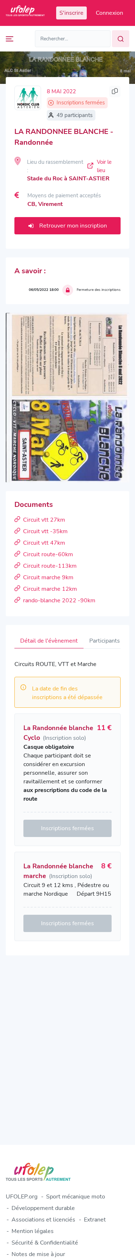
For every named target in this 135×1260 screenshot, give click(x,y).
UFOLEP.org (21, 1197)
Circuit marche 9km (48, 577)
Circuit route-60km (48, 554)
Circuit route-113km (50, 566)
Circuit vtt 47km (44, 543)
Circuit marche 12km (50, 589)
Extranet (95, 1220)
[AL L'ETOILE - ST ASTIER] (27, 98)
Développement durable (43, 1208)
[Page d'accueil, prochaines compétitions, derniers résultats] (25, 13)
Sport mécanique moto (75, 1197)
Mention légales (33, 1231)
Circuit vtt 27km (44, 520)
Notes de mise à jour (38, 1254)
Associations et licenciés (43, 1220)
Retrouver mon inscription (73, 226)
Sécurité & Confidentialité (45, 1243)
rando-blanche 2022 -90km (59, 600)
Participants (104, 641)
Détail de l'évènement (49, 641)
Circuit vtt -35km (45, 531)
